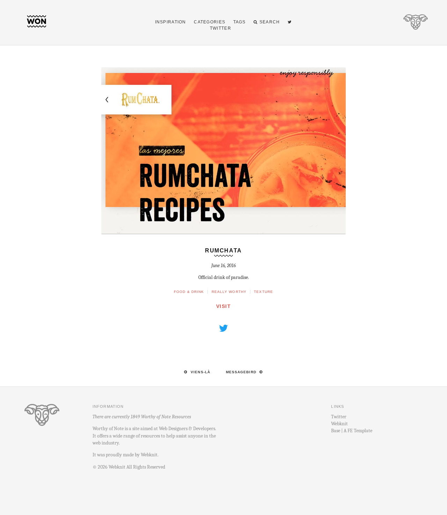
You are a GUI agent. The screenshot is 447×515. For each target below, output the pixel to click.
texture (263, 292)
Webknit (149, 455)
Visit (223, 306)
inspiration (170, 22)
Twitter (338, 417)
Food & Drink (189, 292)
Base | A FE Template (351, 431)
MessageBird (241, 372)
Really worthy (229, 292)
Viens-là (200, 372)
